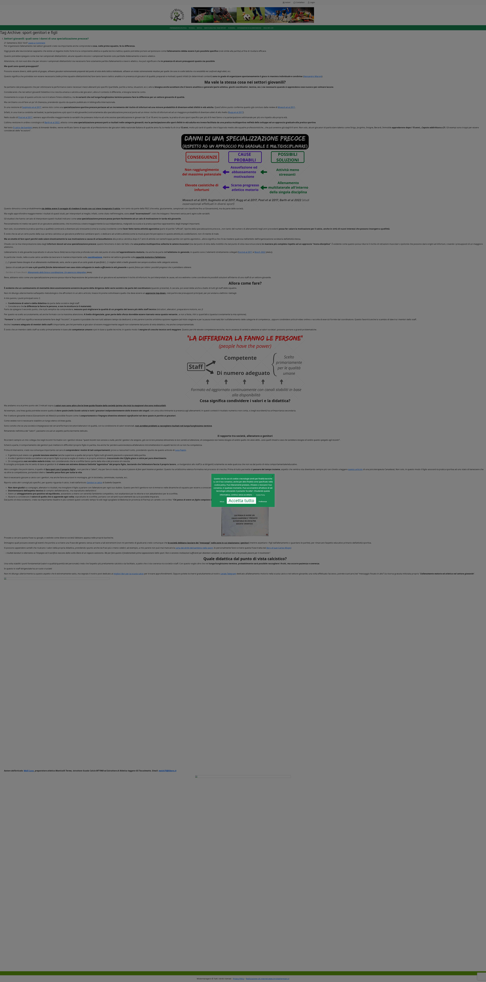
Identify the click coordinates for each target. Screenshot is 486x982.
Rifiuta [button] (222, 502)
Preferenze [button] (263, 501)
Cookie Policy (260, 495)
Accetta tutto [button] (241, 500)
